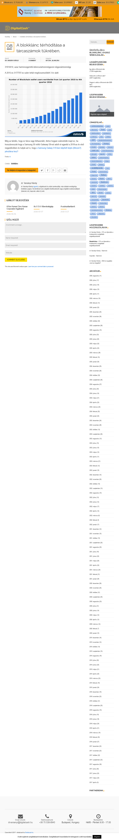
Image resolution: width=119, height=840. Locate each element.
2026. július (92, 280)
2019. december (94, 638)
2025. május (93, 343)
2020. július (92, 606)
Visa (101, 136)
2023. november (94, 425)
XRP (93, 140)
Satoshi (94, 178)
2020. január (93, 633)
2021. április (93, 565)
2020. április (93, 619)
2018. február (93, 737)
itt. (10, 157)
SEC (93, 192)
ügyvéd (35, 186)
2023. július (92, 443)
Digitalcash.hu (29, 832)
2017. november (94, 751)
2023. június (92, 448)
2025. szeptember (94, 325)
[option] (101, 108)
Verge (107, 161)
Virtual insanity (102, 189)
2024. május (93, 398)
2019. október (93, 647)
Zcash (93, 164)
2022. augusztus (94, 493)
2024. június (92, 393)
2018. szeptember (94, 705)
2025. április (93, 348)
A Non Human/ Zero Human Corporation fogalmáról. (17, 207)
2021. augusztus (94, 547)
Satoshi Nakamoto (97, 161)
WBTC (109, 178)
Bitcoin (15, 37)
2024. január (93, 416)
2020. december (94, 583)
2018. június (92, 719)
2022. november (94, 479)
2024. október (93, 375)
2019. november (94, 642)
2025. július (92, 334)
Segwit (94, 203)
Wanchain (94, 129)
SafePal (110, 185)
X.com (94, 147)
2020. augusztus (94, 601)
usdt (110, 129)
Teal (107, 168)
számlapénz (106, 133)
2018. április (93, 728)
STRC (109, 154)
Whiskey (101, 164)
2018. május (93, 723)
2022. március (93, 515)
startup (108, 192)
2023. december (94, 420)
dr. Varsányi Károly (29, 183)
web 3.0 (94, 196)
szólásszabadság (97, 126)
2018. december (94, 692)
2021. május (93, 561)
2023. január (93, 470)
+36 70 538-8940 (47, 822)
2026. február (93, 303)
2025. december (94, 312)
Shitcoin (110, 147)
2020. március (93, 624)
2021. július (92, 552)
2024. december (94, 366)
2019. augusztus (94, 656)
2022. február (93, 520)
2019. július (92, 660)
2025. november (94, 316)
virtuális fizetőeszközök (105, 140)
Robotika (101, 147)
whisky (108, 136)
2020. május (93, 615)
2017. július (92, 769)
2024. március (93, 407)
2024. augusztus (94, 384)
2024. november (94, 371)
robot (93, 189)
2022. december (94, 475)
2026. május (93, 289)
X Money (94, 136)
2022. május (93, 506)
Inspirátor (92, 256)
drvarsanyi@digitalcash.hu (20, 822)
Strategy (106, 143)
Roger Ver (94, 175)
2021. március (93, 570)
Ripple (102, 178)
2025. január (93, 362)
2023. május (93, 452)
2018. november (94, 696)
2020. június (92, 610)
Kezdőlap (7, 37)
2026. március (93, 298)
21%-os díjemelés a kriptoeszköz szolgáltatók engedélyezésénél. (101, 234)
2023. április (93, 457)
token (94, 157)
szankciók (94, 182)
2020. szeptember (94, 597)
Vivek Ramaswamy (107, 150)
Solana (108, 210)
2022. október (93, 484)
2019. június (92, 665)
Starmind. (104, 251)
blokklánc (14, 163)
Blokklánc (55, 60)
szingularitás (95, 199)
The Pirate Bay (96, 143)
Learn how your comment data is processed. (41, 266)
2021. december (94, 529)
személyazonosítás (97, 210)
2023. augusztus (94, 438)
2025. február (93, 357)
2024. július (92, 389)
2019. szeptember (94, 651)
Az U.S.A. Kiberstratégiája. (44, 206)
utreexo (94, 206)
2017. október (93, 755)
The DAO (94, 217)
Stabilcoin (104, 182)
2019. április (93, 674)
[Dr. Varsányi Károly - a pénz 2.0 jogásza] (59, 11)
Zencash (94, 154)
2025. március (93, 353)
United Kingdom (104, 157)
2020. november (94, 588)
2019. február (93, 683)
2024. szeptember (94, 380)
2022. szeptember (94, 488)
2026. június (92, 285)
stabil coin (95, 150)
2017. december (94, 746)
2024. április (93, 402)
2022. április (93, 511)
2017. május (93, 778)
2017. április (93, 782)
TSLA (93, 213)
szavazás (102, 196)
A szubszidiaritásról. (68, 206)
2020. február (93, 628)
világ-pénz (101, 213)
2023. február (93, 466)
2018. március (93, 733)
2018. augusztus (94, 710)
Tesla (103, 129)
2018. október (93, 701)
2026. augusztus (94, 276)
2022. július (92, 497)
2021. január (93, 579)
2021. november (94, 533)
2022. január (93, 524)
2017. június (92, 773)
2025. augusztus (94, 330)
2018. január (93, 742)
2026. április (93, 294)
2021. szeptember (94, 543)
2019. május (93, 669)
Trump (94, 171)
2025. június (92, 339)
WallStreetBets (96, 133)
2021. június (92, 556)
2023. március (93, 461)
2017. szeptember (94, 760)
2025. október (93, 321)
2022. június (92, 502)
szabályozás (97, 168)
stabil (108, 126)
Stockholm (105, 199)
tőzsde (101, 192)
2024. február (93, 411)
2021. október (93, 538)
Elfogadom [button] (97, 837)
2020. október (93, 592)
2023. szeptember (94, 434)
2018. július (92, 714)
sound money (103, 171)
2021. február (93, 574)
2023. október (93, 429)
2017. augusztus (94, 764)
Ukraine (102, 206)
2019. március (93, 678)
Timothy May (103, 203)
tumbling (102, 185)
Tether (103, 175)
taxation (94, 185)
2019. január (93, 687)
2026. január (93, 307)
